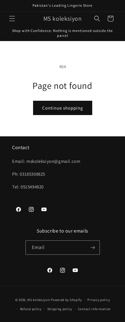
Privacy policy (98, 300)
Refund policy (31, 309)
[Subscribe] (93, 247)
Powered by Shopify (66, 300)
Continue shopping (62, 108)
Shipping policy (60, 309)
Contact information (94, 309)
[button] (12, 18)
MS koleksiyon (38, 300)
